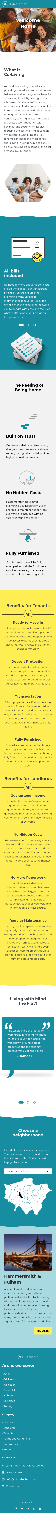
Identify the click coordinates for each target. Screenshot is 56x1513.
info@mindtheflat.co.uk (21, 1479)
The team (9, 1422)
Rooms (43, 1330)
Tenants (8, 1433)
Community (10, 1444)
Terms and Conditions (16, 1438)
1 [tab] (21, 325)
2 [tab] (28, 325)
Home (7, 1449)
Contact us (12, 1486)
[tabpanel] (28, 275)
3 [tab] (34, 325)
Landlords (9, 1427)
